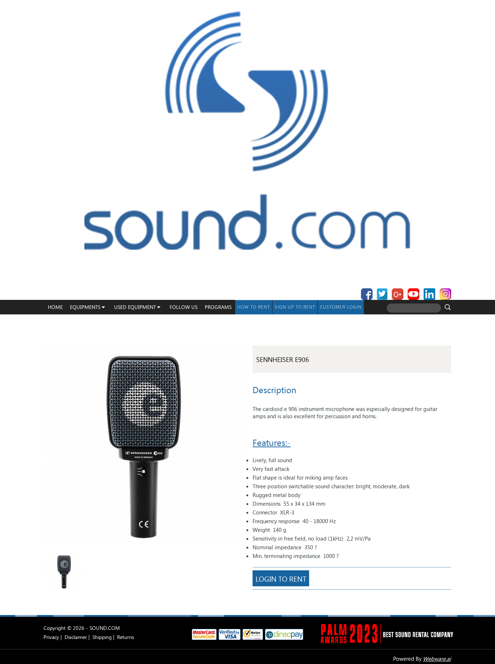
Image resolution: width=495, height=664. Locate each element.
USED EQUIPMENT (135, 307)
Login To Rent (280, 578)
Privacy (51, 637)
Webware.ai (437, 658)
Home (55, 307)
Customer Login (341, 307)
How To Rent (253, 307)
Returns (125, 637)
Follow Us (183, 307)
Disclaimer (76, 637)
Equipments (85, 307)
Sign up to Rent (295, 307)
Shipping (102, 637)
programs (218, 307)
